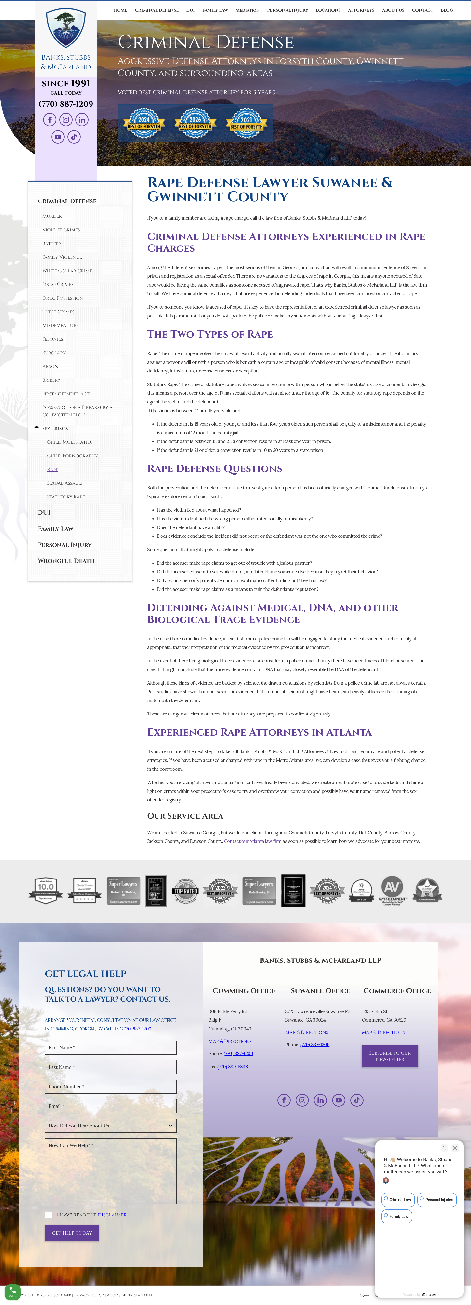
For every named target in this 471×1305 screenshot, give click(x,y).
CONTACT (422, 10)
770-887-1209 (137, 1029)
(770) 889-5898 (232, 1067)
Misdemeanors (60, 325)
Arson (50, 366)
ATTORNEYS (361, 10)
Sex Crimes (55, 429)
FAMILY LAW (215, 10)
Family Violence (62, 257)
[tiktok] (74, 137)
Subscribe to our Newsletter (390, 1056)
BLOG (447, 10)
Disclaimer (60, 1295)
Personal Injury (65, 545)
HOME (120, 10)
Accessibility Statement (130, 1295)
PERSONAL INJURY (287, 10)
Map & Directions (230, 1041)
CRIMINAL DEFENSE (157, 10)
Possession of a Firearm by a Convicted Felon (77, 411)
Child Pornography (72, 456)
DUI (190, 10)
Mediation (248, 10)
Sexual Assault (65, 483)
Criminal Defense (67, 201)
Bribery (51, 380)
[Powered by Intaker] (429, 1294)
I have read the (93, 1215)
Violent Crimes (61, 230)
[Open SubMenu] (35, 427)
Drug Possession (62, 298)
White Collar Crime (67, 271)
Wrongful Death (66, 561)
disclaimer (112, 1215)
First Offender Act (66, 394)
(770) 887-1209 (66, 104)
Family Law (55, 529)
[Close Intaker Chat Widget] (455, 1148)
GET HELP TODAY (72, 1233)
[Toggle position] (444, 1148)
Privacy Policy (89, 1295)
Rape (52, 470)
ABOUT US (393, 10)
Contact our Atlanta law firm (253, 841)
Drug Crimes (58, 284)
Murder (52, 216)
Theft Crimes (58, 312)
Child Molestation (71, 442)
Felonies (52, 339)
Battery (52, 243)
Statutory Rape (66, 497)
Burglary (54, 353)
